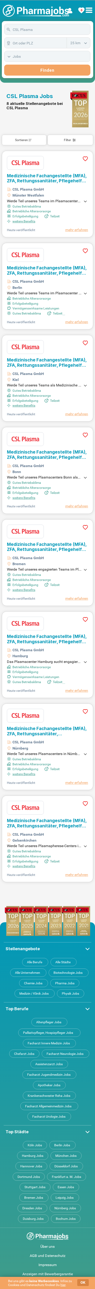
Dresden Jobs (32, 1208)
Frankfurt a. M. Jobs (66, 1177)
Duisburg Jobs (33, 1219)
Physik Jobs (70, 993)
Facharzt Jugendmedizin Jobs (49, 1074)
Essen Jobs (66, 1187)
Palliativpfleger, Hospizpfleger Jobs (48, 1032)
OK (82, 1282)
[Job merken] (85, 164)
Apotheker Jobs (49, 1085)
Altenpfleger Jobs (48, 1022)
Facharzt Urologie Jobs (48, 1116)
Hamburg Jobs (32, 1156)
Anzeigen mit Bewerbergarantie (47, 1274)
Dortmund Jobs (29, 1177)
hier (62, 1285)
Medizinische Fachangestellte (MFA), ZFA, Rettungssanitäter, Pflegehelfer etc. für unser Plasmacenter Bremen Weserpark (46, 547)
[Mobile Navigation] (89, 7)
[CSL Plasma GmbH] (25, 163)
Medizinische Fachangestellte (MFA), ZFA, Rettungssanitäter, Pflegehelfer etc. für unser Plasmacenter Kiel (46, 363)
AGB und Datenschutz (47, 1255)
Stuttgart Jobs (34, 1187)
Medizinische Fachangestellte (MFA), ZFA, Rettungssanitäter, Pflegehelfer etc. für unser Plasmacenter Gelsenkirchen (46, 823)
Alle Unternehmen (27, 972)
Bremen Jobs (33, 1197)
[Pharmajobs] (36, 11)
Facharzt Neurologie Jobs (65, 1054)
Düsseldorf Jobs (66, 1166)
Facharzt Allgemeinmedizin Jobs (48, 1106)
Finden (47, 70)
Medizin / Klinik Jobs (34, 993)
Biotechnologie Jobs (68, 972)
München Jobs (66, 1156)
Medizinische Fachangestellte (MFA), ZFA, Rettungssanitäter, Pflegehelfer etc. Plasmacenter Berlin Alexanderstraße (46, 270)
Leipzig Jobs (65, 1197)
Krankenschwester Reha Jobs (49, 1095)
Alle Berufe (34, 962)
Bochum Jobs (66, 1219)
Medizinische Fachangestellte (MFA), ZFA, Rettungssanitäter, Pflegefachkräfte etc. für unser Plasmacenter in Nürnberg (46, 731)
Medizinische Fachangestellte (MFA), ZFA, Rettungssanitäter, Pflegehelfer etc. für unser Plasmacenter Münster (46, 178)
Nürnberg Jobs (65, 1208)
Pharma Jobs (64, 983)
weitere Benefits (23, 221)
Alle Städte (63, 962)
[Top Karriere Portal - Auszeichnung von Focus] (47, 921)
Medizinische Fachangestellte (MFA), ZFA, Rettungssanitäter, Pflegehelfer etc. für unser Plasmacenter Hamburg (46, 639)
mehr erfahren (76, 230)
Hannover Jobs (31, 1166)
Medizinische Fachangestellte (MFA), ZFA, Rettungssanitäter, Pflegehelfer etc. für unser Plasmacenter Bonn (46, 455)
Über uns (47, 1246)
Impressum (48, 1265)
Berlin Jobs (62, 1145)
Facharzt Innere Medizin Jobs (49, 1043)
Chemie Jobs (33, 983)
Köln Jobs (35, 1145)
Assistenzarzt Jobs (49, 1064)
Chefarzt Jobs (24, 1054)
